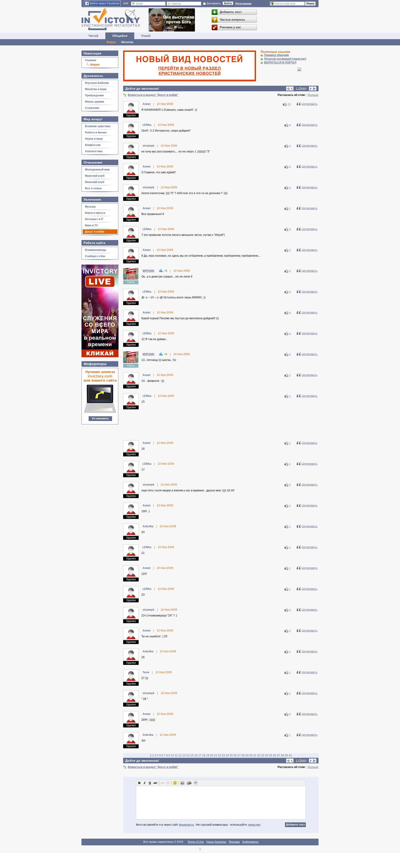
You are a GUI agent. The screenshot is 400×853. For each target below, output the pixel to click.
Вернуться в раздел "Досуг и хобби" (153, 95)
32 (258, 755)
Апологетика (94, 151)
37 (278, 755)
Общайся (119, 36)
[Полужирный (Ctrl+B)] (139, 782)
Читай (93, 36)
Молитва (127, 42)
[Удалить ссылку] (167, 782)
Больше (313, 95)
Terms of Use (196, 842)
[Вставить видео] (189, 782)
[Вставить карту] (195, 782)
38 (282, 755)
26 (235, 755)
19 (207, 755)
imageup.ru (186, 824)
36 (274, 755)
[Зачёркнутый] (155, 782)
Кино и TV (91, 225)
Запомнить (213, 3)
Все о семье (93, 188)
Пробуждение (94, 95)
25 (231, 755)
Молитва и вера (95, 89)
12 (180, 755)
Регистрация (243, 3)
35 (270, 755)
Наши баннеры (216, 842)
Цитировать (309, 104)
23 (223, 755)
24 (227, 755)
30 (251, 755)
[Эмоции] (175, 782)
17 (199, 755)
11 (176, 755)
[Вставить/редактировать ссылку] (162, 782)
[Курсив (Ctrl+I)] (144, 782)
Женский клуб (94, 182)
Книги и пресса (95, 213)
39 (286, 755)
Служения (92, 108)
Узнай (145, 36)
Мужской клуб (94, 175)
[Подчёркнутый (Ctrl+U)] (150, 782)
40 (290, 755)
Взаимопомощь (95, 250)
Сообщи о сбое (95, 256)
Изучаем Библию (97, 83)
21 (215, 755)
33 (262, 755)
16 (195, 755)
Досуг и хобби (94, 231)
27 (239, 755)
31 (254, 755)
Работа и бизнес (96, 132)
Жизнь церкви (94, 101)
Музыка (90, 206)
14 (188, 755)
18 (203, 755)
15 (192, 755)
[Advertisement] (221, 424)
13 (289, 104)
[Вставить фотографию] (182, 782)
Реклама (234, 842)
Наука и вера (94, 138)
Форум (111, 42)
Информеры (250, 842)
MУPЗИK (148, 270)
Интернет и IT (94, 219)
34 (266, 755)
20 (211, 755)
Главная (90, 60)
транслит (254, 824)
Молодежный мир (97, 169)
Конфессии (92, 145)
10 (172, 755)
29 (247, 755)
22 (219, 755)
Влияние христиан (97, 126)
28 (243, 755)
